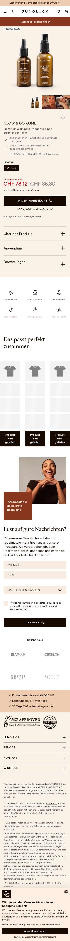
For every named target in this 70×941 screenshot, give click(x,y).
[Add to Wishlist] (63, 118)
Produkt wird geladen (10, 438)
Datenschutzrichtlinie (30, 606)
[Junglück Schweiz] (35, 11)
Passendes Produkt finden (35, 21)
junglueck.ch (51, 803)
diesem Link (14, 862)
